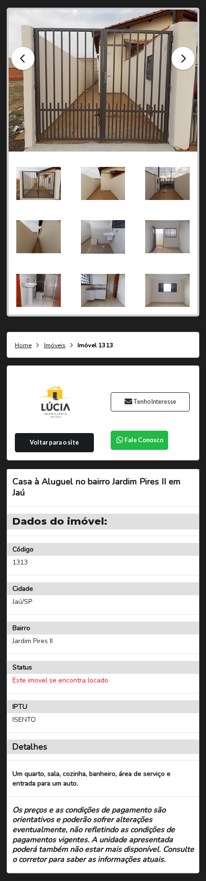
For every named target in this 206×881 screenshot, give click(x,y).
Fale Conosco (144, 440)
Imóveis (55, 345)
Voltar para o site (54, 442)
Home (23, 345)
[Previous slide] (22, 58)
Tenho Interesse (154, 401)
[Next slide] (183, 58)
